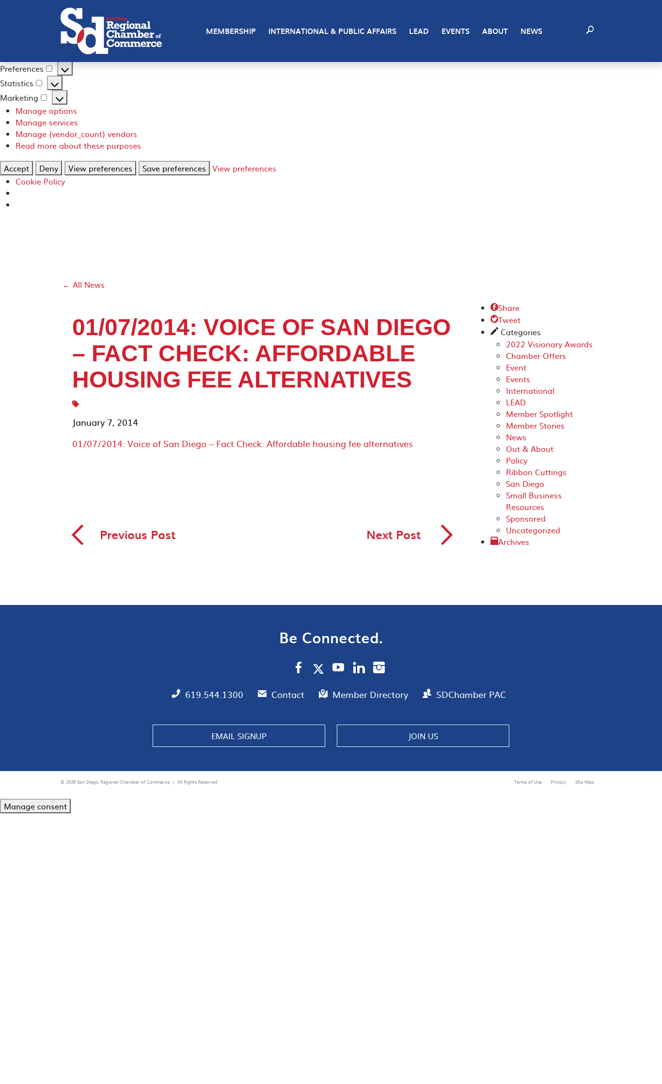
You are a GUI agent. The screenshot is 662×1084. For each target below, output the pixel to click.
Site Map (584, 781)
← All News (84, 284)
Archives (513, 541)
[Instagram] (379, 669)
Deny (48, 168)
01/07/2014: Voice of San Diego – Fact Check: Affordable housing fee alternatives (242, 443)
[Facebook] (298, 669)
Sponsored (526, 518)
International (530, 390)
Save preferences (174, 168)
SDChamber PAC (471, 694)
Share (505, 307)
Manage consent (35, 806)
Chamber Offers (536, 355)
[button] (590, 31)
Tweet (505, 319)
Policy (516, 460)
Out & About (529, 448)
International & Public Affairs (332, 31)
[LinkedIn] (359, 669)
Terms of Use (528, 781)
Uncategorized (533, 530)
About (495, 31)
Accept (16, 168)
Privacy (559, 781)
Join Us (423, 736)
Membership (231, 31)
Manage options (46, 110)
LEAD (419, 31)
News (531, 31)
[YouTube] (338, 669)
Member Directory (371, 694)
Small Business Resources (534, 500)
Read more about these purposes (78, 145)
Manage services (47, 122)
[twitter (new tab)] (320, 668)
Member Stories (535, 425)
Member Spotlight (539, 413)
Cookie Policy (40, 181)
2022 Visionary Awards (549, 344)
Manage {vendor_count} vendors (76, 133)
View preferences (100, 168)
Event (516, 367)
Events (455, 31)
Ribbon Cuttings (536, 472)
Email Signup (239, 736)
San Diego (525, 483)
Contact (289, 694)
